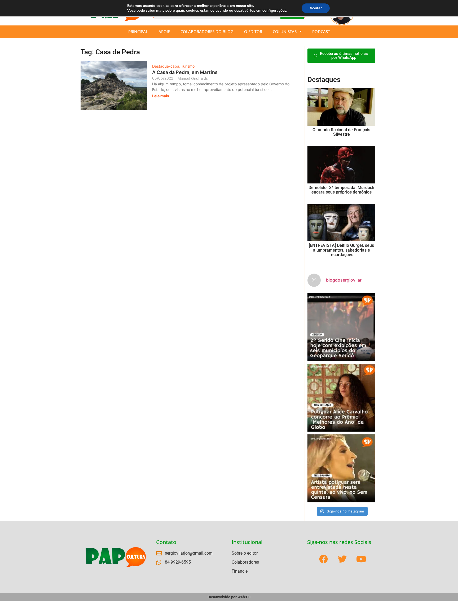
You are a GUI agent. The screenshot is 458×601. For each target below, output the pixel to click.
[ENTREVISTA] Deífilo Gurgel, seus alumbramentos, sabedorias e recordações (341, 250)
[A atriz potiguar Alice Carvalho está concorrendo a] (341, 398)
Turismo (188, 66)
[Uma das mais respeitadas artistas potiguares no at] (341, 468)
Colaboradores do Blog (207, 31)
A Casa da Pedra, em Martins (185, 72)
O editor (253, 31)
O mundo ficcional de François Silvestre (341, 132)
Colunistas (285, 31)
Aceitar (316, 8)
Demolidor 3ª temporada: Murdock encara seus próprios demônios (341, 190)
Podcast (321, 31)
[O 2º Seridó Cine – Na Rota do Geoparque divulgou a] (341, 327)
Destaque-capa (166, 66)
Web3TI (243, 597)
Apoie (164, 31)
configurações (274, 10)
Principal (138, 31)
